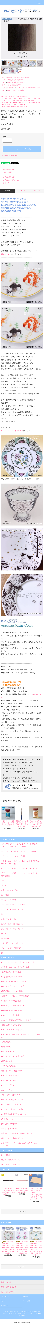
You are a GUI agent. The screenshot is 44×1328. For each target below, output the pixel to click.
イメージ (22, 191)
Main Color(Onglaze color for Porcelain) (13, 89)
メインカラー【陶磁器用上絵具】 (22, 77)
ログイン (3, 1301)
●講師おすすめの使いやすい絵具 (15, 79)
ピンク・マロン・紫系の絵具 (12, 430)
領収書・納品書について (10, 1160)
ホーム (3, 77)
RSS (20, 1315)
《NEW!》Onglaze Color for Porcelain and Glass (28, 87)
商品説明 (7, 191)
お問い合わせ (4, 1305)
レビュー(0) (36, 191)
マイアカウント (5, 1296)
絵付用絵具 (9, 77)
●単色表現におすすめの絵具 (13, 80)
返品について (35, 1311)
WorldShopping (11, 87)
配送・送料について (26, 1311)
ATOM (23, 1315)
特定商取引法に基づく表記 (10, 155)
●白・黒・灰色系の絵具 (12, 85)
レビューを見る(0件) (8, 169)
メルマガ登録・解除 (35, 1313)
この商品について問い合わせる (12, 180)
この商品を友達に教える (10, 177)
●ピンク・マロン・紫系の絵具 (14, 84)
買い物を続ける (7, 183)
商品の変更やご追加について (12, 1164)
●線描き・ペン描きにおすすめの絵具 (16, 82)
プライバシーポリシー (23, 1313)
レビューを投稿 (7, 172)
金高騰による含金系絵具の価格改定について (17, 90)
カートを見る (26, 1301)
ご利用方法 (5, 1155)
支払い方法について (14, 1311)
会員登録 (25, 1296)
